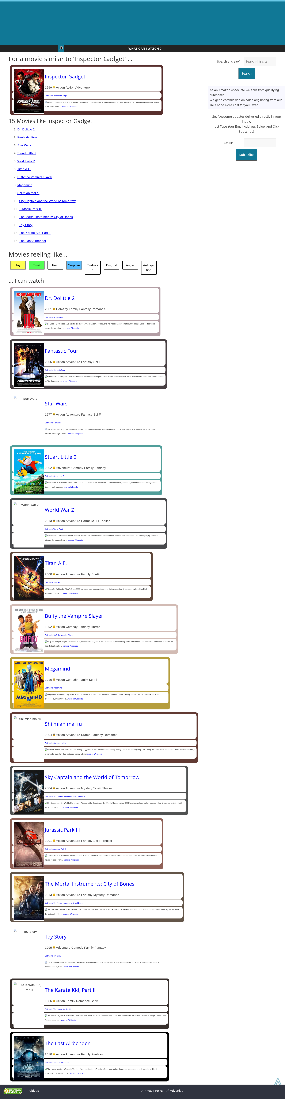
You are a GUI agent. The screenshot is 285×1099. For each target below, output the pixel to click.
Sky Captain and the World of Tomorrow (47, 201)
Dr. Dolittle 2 (26, 129)
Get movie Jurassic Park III (55, 849)
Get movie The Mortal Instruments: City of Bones (64, 903)
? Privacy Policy (152, 1090)
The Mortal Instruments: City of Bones (46, 217)
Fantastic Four (27, 137)
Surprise (74, 265)
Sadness (92, 267)
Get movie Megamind (53, 688)
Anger (130, 265)
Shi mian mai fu (28, 193)
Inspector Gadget (65, 76)
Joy (17, 265)
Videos (34, 1090)
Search (247, 73)
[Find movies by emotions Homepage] (61, 48)
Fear (55, 265)
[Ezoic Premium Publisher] (13, 1093)
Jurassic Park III (30, 209)
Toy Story (26, 225)
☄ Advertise (174, 1090)
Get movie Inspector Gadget (56, 96)
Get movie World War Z (54, 529)
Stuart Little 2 (26, 153)
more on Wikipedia (69, 107)
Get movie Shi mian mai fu (55, 743)
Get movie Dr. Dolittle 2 (54, 317)
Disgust (111, 265)
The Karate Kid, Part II (35, 232)
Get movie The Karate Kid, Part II (58, 1009)
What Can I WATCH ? (145, 48)
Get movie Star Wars (53, 423)
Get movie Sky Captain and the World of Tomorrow (65, 796)
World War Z (26, 161)
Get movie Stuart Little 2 (54, 476)
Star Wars (24, 145)
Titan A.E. (24, 169)
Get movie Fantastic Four (55, 370)
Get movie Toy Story (53, 956)
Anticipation (149, 267)
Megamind (24, 185)
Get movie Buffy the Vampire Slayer (59, 635)
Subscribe (246, 155)
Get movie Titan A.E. (53, 582)
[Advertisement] (142, 22)
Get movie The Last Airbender (57, 1063)
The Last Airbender (32, 240)
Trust (36, 265)
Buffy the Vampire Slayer (34, 177)
